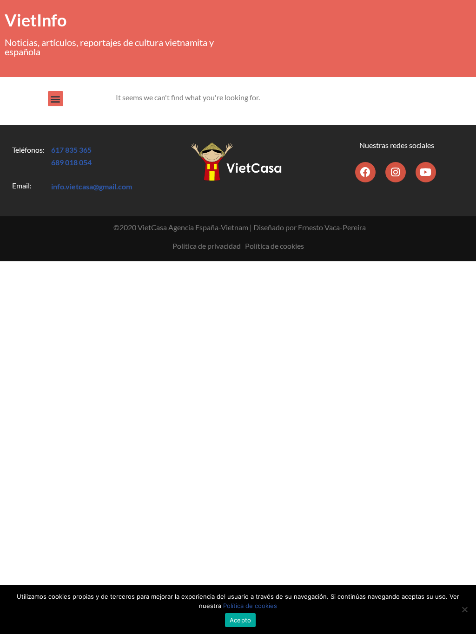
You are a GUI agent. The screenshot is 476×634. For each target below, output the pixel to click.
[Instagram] (395, 172)
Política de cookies (274, 245)
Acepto (240, 620)
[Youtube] (426, 172)
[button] (55, 98)
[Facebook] (365, 172)
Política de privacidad (206, 245)
